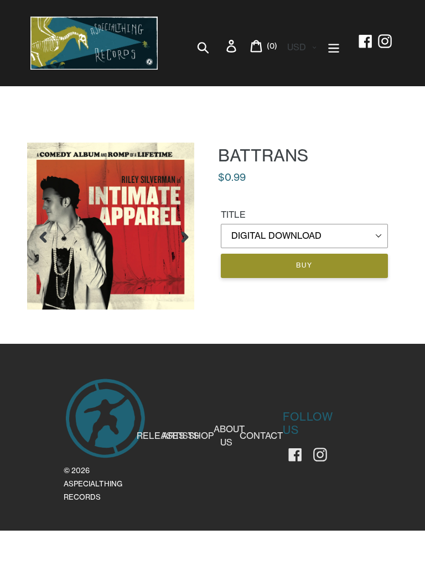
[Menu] (334, 46)
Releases (161, 435)
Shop (201, 435)
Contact (261, 435)
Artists (180, 435)
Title (233, 214)
